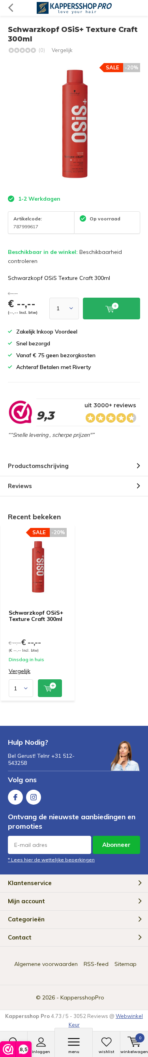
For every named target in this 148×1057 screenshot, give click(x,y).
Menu (73, 1051)
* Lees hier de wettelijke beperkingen (51, 860)
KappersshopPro (82, 997)
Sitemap (125, 964)
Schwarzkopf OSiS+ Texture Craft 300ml (36, 616)
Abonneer (116, 844)
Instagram (33, 797)
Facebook (15, 797)
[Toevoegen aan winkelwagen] (50, 688)
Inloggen (41, 1051)
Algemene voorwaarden (46, 964)
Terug (10, 8)
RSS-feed (96, 964)
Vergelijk (62, 50)
